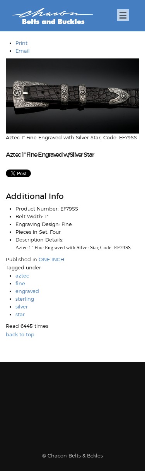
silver (21, 306)
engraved (27, 291)
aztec (22, 275)
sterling (24, 299)
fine (20, 283)
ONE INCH (51, 259)
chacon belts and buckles (52, 16)
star (20, 314)
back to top (20, 334)
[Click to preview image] (72, 95)
